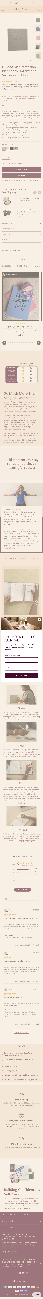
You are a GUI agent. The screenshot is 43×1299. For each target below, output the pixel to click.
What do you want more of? (13, 655)
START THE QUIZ (21, 675)
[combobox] (21, 660)
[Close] (39, 619)
